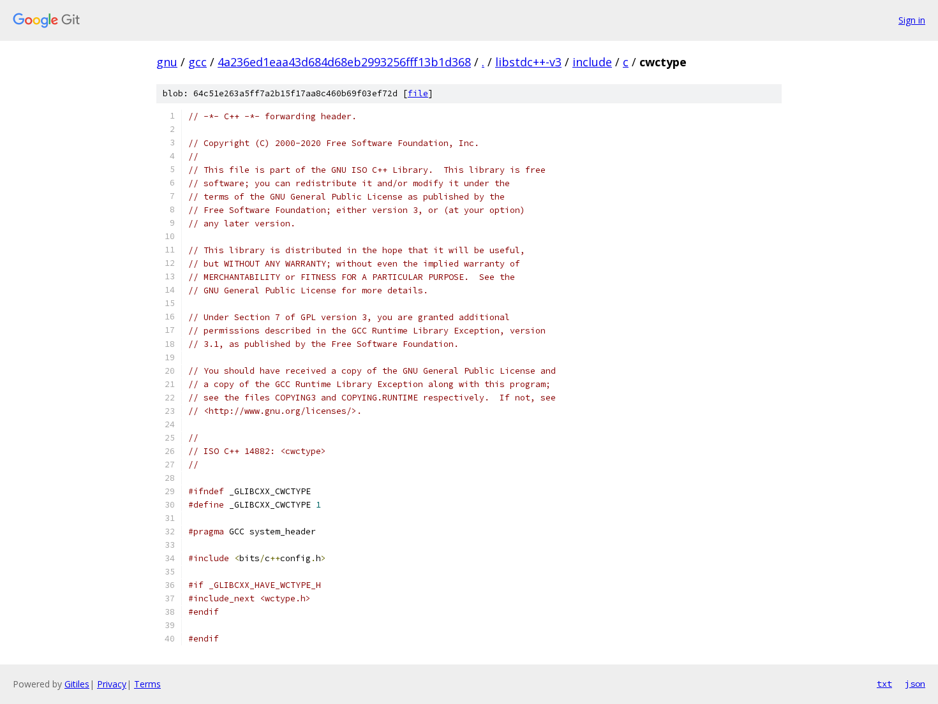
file (418, 93)
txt (884, 683)
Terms (147, 684)
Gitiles (76, 684)
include (592, 62)
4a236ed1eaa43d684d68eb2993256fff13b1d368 (344, 62)
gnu (166, 62)
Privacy (111, 684)
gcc (197, 62)
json (915, 683)
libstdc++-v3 (528, 62)
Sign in (911, 20)
